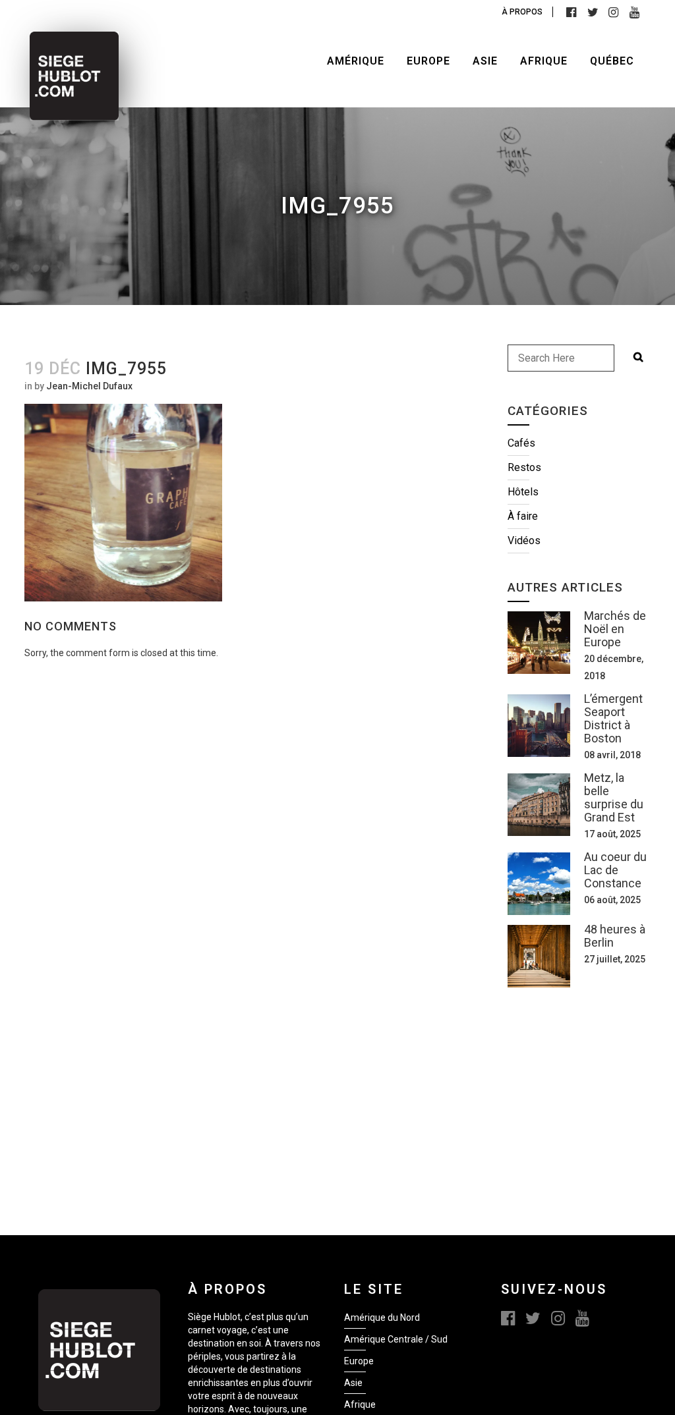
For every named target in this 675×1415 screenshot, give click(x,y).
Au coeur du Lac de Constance (615, 870)
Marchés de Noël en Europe (615, 629)
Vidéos (524, 540)
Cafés (521, 443)
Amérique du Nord (382, 1317)
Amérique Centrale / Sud (396, 1339)
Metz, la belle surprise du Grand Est (613, 797)
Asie (353, 1382)
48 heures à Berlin (614, 935)
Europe (359, 1361)
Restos (524, 467)
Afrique (360, 1404)
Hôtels (523, 492)
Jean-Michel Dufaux (89, 386)
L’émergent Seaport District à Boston (613, 718)
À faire (523, 516)
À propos (522, 11)
